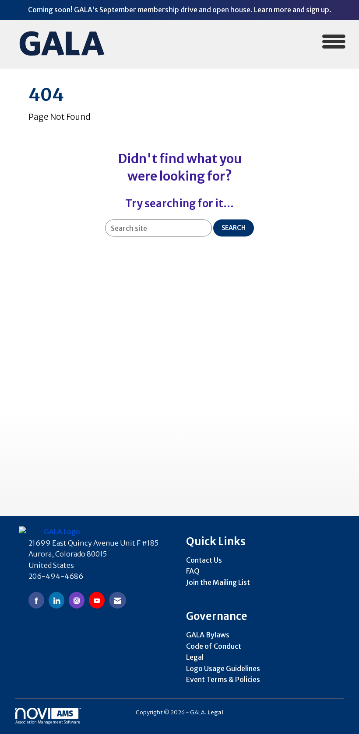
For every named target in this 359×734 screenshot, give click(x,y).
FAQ (193, 571)
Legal (195, 657)
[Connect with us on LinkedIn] (56, 600)
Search (234, 228)
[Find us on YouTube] (97, 600)
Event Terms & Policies (223, 679)
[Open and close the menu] (235, 42)
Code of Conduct (213, 646)
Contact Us (204, 560)
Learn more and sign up (291, 9)
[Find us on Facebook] (36, 600)
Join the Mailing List (218, 582)
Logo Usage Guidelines (223, 668)
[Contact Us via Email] (117, 600)
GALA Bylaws (207, 634)
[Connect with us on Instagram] (76, 600)
